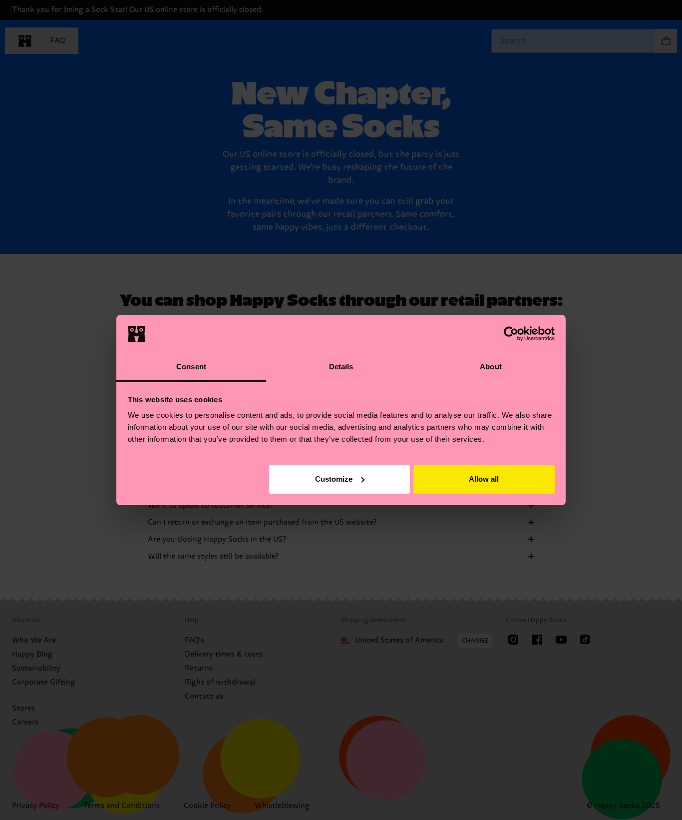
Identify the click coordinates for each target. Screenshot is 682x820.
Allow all (484, 479)
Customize (333, 479)
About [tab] (491, 366)
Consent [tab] (191, 366)
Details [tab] (341, 366)
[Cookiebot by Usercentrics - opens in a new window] (511, 333)
